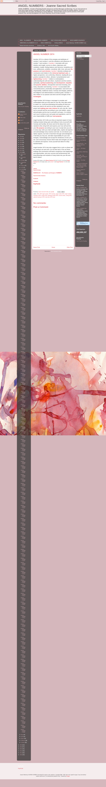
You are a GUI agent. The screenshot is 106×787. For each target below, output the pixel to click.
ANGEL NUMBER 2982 (23, 309)
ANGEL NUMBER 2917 (23, 594)
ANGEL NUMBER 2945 (23, 471)
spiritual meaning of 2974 (39, 197)
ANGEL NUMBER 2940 (23, 493)
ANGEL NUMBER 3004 (23, 212)
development (60, 83)
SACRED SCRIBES (80, 137)
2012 (21, 750)
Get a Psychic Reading (23, 106)
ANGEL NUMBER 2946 (23, 467)
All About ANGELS (58, 42)
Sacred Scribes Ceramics (39, 175)
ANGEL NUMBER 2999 (23, 234)
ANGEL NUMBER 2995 (23, 251)
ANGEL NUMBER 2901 (23, 665)
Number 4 (55, 87)
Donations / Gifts (41, 45)
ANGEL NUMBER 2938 (23, 502)
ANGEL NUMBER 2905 (23, 647)
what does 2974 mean (50, 197)
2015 (21, 745)
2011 (21, 752)
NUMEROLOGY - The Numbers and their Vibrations (81, 145)
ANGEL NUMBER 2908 (23, 634)
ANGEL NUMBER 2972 (23, 353)
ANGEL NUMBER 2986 (23, 291)
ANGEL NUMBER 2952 (23, 440)
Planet (84, 223)
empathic (69, 83)
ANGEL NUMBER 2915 (23, 603)
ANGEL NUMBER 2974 (23, 344)
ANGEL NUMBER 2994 (23, 256)
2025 (21, 138)
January (23, 742)
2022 (21, 144)
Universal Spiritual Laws (60, 73)
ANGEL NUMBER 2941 (23, 489)
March (22, 738)
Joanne (35, 168)
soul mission (46, 71)
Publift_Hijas (22, 117)
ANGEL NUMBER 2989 (23, 278)
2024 (21, 140)
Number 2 (52, 63)
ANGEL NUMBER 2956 (23, 423)
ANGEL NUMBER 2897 (23, 682)
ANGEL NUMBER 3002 (23, 221)
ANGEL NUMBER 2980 (23, 317)
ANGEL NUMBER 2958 (23, 414)
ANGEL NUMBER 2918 (23, 590)
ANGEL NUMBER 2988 (23, 282)
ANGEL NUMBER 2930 (23, 537)
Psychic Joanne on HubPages (80, 170)
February (23, 740)
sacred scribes (62, 195)
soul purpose (57, 116)
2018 (21, 148)
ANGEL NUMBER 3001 (23, 225)
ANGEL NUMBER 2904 (23, 652)
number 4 (52, 161)
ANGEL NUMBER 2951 (23, 445)
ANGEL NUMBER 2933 (23, 524)
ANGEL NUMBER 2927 (23, 550)
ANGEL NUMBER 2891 (23, 709)
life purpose (40, 128)
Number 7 (45, 79)
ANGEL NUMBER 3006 (23, 203)
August (23, 165)
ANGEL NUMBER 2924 (23, 564)
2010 (21, 754)
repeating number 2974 (53, 195)
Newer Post (36, 247)
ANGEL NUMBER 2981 (23, 313)
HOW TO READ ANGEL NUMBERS (59, 40)
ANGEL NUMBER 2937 (23, 506)
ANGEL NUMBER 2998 (23, 238)
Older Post (70, 247)
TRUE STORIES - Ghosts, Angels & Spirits (82, 174)
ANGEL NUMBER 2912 (23, 616)
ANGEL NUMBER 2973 (23, 348)
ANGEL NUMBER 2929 (23, 542)
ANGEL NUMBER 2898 (23, 678)
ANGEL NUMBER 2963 (23, 392)
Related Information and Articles (27, 45)
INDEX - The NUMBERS (25, 40)
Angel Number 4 (60, 161)
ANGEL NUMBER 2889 (23, 717)
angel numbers (68, 193)
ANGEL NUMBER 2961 (23, 401)
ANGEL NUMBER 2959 (23, 410)
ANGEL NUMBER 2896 (23, 687)
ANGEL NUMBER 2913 (23, 612)
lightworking (37, 79)
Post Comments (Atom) (56, 251)
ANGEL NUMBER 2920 (23, 581)
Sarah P (21, 120)
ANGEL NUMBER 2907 (23, 638)
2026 (21, 136)
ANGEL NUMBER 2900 (23, 669)
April (22, 736)
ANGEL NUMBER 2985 (23, 295)
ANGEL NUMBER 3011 (23, 181)
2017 (21, 150)
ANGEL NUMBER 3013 (23, 172)
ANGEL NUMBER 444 (81, 187)
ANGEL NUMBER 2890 (23, 713)
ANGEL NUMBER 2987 (23, 287)
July (22, 167)
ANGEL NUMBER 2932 (23, 528)
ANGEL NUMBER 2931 (23, 533)
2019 (21, 146)
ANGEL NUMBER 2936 (23, 511)
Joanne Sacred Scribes (23, 114)
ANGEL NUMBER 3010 (23, 185)
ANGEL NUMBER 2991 (23, 269)
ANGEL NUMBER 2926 (23, 555)
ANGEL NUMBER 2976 (23, 335)
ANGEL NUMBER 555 (81, 208)
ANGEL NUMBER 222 (81, 197)
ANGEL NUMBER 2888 (23, 722)
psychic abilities (41, 85)
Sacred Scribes (37, 170)
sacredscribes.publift (24, 122)
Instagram (35, 181)
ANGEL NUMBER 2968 (23, 366)
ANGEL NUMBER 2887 (23, 726)
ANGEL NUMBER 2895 (23, 691)
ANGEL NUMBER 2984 (23, 300)
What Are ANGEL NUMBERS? (41, 40)
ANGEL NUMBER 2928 (23, 546)
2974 (38, 193)
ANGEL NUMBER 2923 (23, 568)
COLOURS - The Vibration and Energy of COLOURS (81, 156)
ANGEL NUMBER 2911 (23, 621)
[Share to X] (61, 192)
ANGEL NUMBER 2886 (23, 731)
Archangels (37, 96)
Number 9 (54, 71)
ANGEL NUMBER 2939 (23, 498)
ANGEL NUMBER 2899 (23, 674)
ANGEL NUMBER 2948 (23, 458)
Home (53, 247)
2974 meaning (52, 193)
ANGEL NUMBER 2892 (23, 704)
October (23, 160)
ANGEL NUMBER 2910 (23, 625)
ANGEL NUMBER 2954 (23, 432)
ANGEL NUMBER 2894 (23, 695)
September (23, 162)
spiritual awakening (46, 83)
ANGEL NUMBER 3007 (23, 199)
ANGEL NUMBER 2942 (23, 484)
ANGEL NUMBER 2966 (23, 379)
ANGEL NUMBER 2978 (23, 326)
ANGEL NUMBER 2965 (23, 383)
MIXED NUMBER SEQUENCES (77, 40)
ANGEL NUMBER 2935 (23, 515)
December (23, 154)
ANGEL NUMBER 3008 (23, 194)
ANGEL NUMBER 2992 (23, 265)
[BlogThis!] (59, 192)
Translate (82, 59)
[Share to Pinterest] (64, 192)
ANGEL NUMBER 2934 (23, 520)
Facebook (35, 178)
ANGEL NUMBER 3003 (23, 216)
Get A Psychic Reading (53, 45)
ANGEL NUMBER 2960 (23, 405)
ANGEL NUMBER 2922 (23, 572)
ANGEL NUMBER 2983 (23, 304)
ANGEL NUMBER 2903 (23, 656)
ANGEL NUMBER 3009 (23, 190)
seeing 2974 (68, 195)
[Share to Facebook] (62, 192)
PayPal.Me (36, 184)
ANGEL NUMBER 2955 (23, 427)
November (23, 157)
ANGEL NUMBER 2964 (23, 388)
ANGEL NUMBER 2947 (23, 462)
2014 (21, 746)
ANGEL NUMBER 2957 (23, 418)
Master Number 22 (50, 160)
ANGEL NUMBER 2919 (23, 586)
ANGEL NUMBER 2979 (23, 322)
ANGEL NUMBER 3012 (23, 177)
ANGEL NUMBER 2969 (23, 370)
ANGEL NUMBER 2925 (23, 559)
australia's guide (83, 224)
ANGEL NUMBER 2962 (23, 396)
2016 (21, 152)
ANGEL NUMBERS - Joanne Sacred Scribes (47, 5)
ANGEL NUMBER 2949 (23, 454)
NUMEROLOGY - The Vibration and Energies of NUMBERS (47, 172)
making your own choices (48, 108)
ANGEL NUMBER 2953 (23, 436)
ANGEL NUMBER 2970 (23, 361)
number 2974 (44, 195)
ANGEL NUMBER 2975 (23, 339)
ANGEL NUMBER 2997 (23, 243)
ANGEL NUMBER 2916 (23, 599)
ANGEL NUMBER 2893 (23, 700)
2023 (21, 142)
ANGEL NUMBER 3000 (23, 229)
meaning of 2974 (37, 195)
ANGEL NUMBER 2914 (23, 608)
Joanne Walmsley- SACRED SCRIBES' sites (76, 42)
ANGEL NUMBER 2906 (23, 643)
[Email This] (58, 192)
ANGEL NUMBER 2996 (23, 247)
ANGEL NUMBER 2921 (23, 577)
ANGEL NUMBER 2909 (23, 630)
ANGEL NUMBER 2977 (23, 331)
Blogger (68, 776)
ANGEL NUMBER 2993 (23, 260)
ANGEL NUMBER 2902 (23, 660)
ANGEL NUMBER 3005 (23, 207)
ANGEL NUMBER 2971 (23, 357)
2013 (21, 748)
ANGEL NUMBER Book (46, 42)
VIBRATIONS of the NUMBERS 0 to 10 (29, 42)
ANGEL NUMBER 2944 (23, 476)
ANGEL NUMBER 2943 (23, 480)
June (22, 169)
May (22, 734)
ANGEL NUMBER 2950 (23, 449)
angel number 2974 (60, 193)
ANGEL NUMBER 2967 (23, 374)
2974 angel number (44, 193)
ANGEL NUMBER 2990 (23, 273)
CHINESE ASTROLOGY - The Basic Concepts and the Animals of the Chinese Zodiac (81, 165)
